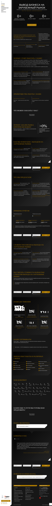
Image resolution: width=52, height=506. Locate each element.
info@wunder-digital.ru (44, 488)
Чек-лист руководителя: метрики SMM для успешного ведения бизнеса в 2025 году (31, 477)
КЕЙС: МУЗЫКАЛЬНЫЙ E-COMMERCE (23, 426)
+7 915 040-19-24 (4, 503)
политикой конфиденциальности (41, 236)
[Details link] (32, 424)
